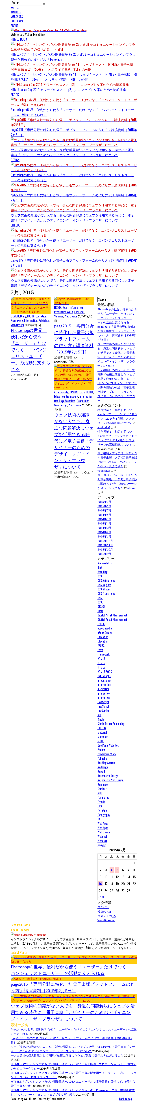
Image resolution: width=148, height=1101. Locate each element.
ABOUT (14, 26)
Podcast (101, 750)
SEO (99, 793)
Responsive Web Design (110, 780)
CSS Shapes (103, 589)
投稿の (104, 911)
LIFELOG (16, 225)
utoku (131, 488)
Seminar (58, 316)
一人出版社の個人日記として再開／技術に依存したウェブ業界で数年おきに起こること (116, 374)
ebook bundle (104, 628)
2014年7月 (104, 510)
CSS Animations (106, 580)
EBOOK (15, 94)
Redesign (102, 767)
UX (99, 819)
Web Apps (102, 823)
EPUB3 (101, 645)
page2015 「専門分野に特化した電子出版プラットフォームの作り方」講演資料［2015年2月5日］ (74, 339)
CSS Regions (104, 585)
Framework (17, 320)
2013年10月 (105, 549)
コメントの (107, 916)
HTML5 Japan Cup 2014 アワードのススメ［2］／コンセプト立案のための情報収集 (68, 89)
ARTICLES (16, 12)
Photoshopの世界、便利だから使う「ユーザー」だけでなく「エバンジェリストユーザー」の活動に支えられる (31, 350)
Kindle (100, 719)
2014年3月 (104, 527)
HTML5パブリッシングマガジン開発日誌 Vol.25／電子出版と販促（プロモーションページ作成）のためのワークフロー (117, 391)
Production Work (63, 312)
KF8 (99, 715)
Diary (23, 316)
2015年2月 (104, 501)
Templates (103, 797)
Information (30, 320)
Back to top (125, 1099)
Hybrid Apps (104, 676)
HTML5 (101, 658)
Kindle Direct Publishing (110, 724)
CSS (99, 576)
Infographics (104, 680)
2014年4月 (104, 523)
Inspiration (103, 689)
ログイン (103, 907)
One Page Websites (64, 401)
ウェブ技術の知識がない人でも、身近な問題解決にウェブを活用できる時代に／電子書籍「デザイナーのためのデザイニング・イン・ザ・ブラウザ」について (74, 441)
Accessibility (61, 392)
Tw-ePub (102, 810)
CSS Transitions (106, 593)
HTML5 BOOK (19, 39)
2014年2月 (104, 532)
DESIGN (15, 159)
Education (41, 316)
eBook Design (104, 632)
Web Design (17, 325)
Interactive (103, 693)
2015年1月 (104, 506)
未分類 (101, 845)
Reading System (106, 763)
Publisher (44, 320)
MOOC (100, 741)
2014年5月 (104, 519)
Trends (101, 802)
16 (100, 883)
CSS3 (100, 598)
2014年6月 (104, 514)
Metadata (102, 737)
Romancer (103, 784)
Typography (103, 815)
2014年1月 (104, 536)
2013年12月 (105, 540)
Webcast (102, 836)
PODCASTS (17, 21)
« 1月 (101, 897)
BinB (99, 567)
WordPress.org (106, 920)
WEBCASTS (17, 16)
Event (65, 307)
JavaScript (103, 702)
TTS (99, 806)
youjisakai (103, 427)
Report (101, 771)
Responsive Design (107, 776)
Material (102, 732)
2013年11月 (105, 545)
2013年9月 (104, 553)
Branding (102, 572)
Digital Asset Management (112, 615)
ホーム (15, 7)
